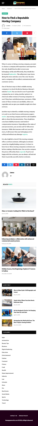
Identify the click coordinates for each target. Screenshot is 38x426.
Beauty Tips (5, 343)
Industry (4, 376)
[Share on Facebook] (7, 33)
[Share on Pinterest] (27, 33)
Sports (4, 397)
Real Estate (5, 391)
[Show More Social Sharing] (34, 33)
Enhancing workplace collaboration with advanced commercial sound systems (18, 240)
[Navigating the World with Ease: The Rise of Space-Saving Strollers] (7, 322)
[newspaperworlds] (19, 3)
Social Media (5, 394)
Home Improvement (8, 373)
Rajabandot (12, 74)
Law (3, 379)
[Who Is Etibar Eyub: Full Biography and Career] (7, 292)
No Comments (27, 25)
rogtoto (24, 134)
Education (5, 352)
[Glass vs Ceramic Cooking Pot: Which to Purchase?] (19, 198)
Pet (3, 388)
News (3, 385)
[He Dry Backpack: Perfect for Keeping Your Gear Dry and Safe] (7, 312)
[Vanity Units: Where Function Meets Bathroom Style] (7, 302)
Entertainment (6, 355)
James (8, 25)
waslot (4, 117)
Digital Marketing (7, 349)
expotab (22, 152)
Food (3, 367)
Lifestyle (4, 382)
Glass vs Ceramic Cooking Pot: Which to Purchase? (18, 211)
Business (5, 13)
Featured (4, 361)
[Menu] (3, 3)
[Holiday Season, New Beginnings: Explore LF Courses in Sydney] (19, 256)
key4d (9, 92)
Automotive (5, 340)
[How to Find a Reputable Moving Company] (19, 48)
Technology (5, 400)
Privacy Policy (23, 415)
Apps (3, 337)
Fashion (4, 358)
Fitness (4, 364)
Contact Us (13, 415)
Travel (4, 403)
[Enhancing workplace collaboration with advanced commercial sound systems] (19, 226)
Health (4, 370)
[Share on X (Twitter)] (17, 33)
